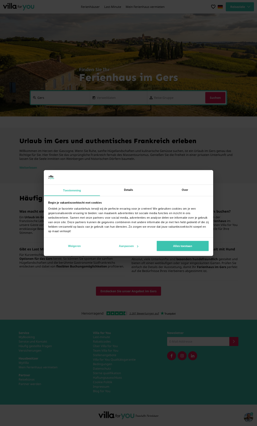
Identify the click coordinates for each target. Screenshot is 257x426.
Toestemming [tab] (72, 190)
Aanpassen (126, 246)
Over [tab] (185, 189)
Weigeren (74, 246)
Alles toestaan (182, 246)
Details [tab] (128, 189)
